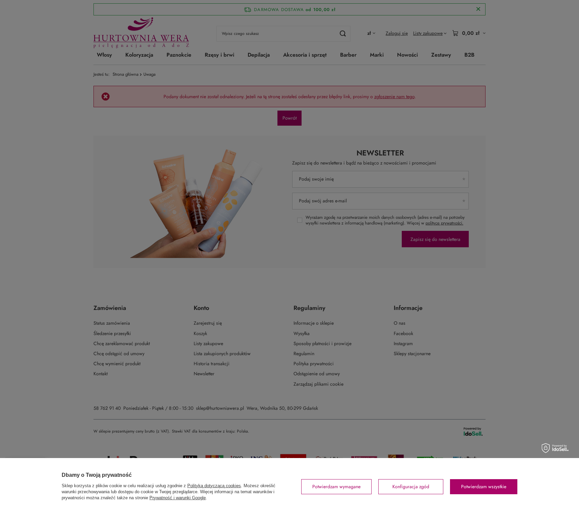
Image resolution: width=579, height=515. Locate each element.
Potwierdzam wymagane (336, 486)
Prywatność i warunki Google (177, 497)
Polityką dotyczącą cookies (214, 485)
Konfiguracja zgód (410, 486)
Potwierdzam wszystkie (483, 486)
